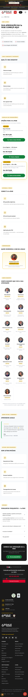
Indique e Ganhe (5, 683)
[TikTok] (9, 637)
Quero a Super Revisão (15, 139)
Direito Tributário (18, 646)
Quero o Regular (15, 156)
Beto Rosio (20, 361)
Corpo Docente (5, 669)
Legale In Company (6, 674)
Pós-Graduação (5, 644)
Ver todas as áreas (19, 655)
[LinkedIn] (16, 637)
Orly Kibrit (7, 344)
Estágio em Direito (6, 661)
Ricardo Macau (20, 311)
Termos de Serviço (19, 678)
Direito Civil (17, 650)
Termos (8, 693)
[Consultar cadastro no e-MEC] (18, 596)
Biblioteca (4, 671)
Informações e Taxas (19, 674)
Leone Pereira (21, 294)
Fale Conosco (18, 669)
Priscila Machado (7, 311)
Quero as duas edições (15, 175)
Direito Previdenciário (19, 653)
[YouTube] (6, 637)
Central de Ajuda (22, 7)
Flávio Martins (7, 294)
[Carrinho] (15, 12)
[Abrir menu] (25, 12)
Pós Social (4, 646)
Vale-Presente (4, 681)
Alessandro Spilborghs (7, 327)
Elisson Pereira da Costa (21, 345)
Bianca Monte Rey (7, 395)
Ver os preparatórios (15, 556)
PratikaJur (4, 648)
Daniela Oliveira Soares (20, 379)
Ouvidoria (4, 678)
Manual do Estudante (19, 671)
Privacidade (17, 676)
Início (2, 16)
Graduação (4, 655)
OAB (2, 650)
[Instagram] (3, 637)
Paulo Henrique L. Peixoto (7, 379)
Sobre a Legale (5, 667)
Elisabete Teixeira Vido (14, 261)
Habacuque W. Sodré (7, 361)
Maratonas (4, 653)
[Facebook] (12, 637)
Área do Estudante (6, 7)
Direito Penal (17, 648)
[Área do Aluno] (20, 12)
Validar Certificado (14, 7)
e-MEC (12, 693)
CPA (2, 676)
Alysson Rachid (20, 327)
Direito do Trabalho (19, 644)
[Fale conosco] (25, 694)
